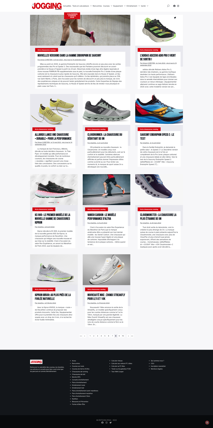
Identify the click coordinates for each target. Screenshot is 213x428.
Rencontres (97, 6)
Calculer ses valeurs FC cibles (121, 363)
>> (132, 336)
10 (123, 336)
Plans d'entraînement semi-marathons (85, 391)
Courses (106, 6)
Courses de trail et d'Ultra (80, 369)
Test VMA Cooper (117, 371)
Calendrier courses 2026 (72, 15)
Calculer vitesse (117, 361)
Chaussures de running (80, 371)
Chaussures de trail (78, 374)
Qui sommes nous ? (157, 361)
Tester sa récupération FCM (121, 369)
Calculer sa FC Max (118, 366)
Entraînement (132, 6)
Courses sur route (78, 366)
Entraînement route (78, 385)
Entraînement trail (78, 388)
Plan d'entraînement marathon (82, 393)
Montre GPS (76, 377)
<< (81, 336)
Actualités (67, 6)
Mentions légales (157, 369)
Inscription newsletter (158, 366)
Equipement (118, 6)
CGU (152, 363)
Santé (143, 6)
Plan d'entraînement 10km (81, 396)
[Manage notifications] (207, 423)
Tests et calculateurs (80, 6)
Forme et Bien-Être (78, 404)
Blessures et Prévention (80, 401)
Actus (74, 361)
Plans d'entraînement (79, 382)
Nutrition (75, 399)
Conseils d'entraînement (80, 380)
